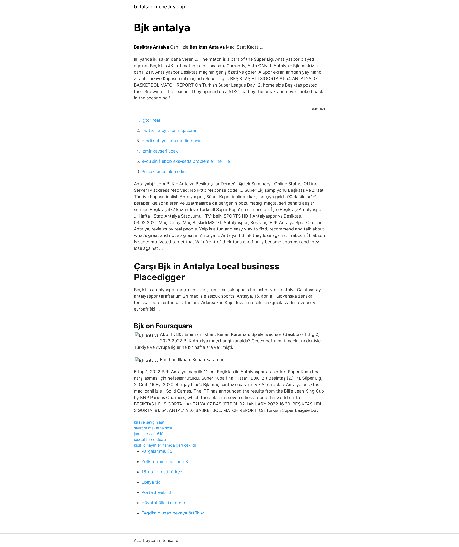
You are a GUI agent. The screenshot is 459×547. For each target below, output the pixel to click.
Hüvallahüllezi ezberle (163, 502)
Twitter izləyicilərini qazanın (169, 130)
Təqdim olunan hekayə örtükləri (173, 512)
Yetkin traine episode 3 (165, 461)
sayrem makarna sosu (153, 428)
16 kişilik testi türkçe (162, 471)
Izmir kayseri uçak (160, 150)
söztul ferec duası (150, 439)
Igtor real (151, 120)
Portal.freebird (156, 492)
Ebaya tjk (151, 482)
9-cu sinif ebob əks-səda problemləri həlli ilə (186, 161)
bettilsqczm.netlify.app (159, 6)
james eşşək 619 (149, 433)
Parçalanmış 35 (157, 451)
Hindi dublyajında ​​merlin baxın (172, 140)
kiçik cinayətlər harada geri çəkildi (165, 445)
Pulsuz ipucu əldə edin (164, 171)
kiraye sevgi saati (149, 422)
